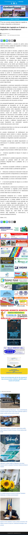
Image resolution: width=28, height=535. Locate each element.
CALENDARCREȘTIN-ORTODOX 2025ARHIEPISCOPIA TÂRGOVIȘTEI (14, 371)
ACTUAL (4, 35)
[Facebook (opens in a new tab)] (14, 3)
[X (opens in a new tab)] (11, 3)
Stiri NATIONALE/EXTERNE (13, 35)
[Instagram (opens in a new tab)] (16, 3)
